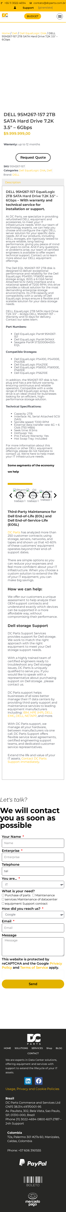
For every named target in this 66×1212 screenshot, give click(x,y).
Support (28, 7)
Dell (14, 33)
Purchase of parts (17, 895)
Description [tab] (13, 182)
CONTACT (33, 1053)
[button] (60, 16)
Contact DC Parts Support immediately (27, 760)
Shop (49, 1048)
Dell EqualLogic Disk (33, 33)
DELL (15, 174)
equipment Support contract (26, 903)
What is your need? (18, 891)
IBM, (26, 712)
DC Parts (14, 532)
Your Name (12, 837)
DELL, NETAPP (26, 716)
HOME (7, 1048)
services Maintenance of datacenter (31, 899)
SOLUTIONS (21, 1048)
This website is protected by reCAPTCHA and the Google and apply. (32, 963)
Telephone (10, 865)
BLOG (59, 1048)
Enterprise (11, 851)
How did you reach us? (21, 909)
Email (7, 921)
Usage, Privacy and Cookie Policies (32, 1089)
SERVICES (37, 1048)
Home (6, 33)
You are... (10, 879)
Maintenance (45, 895)
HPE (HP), (37, 712)
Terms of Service (34, 968)
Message (9, 935)
